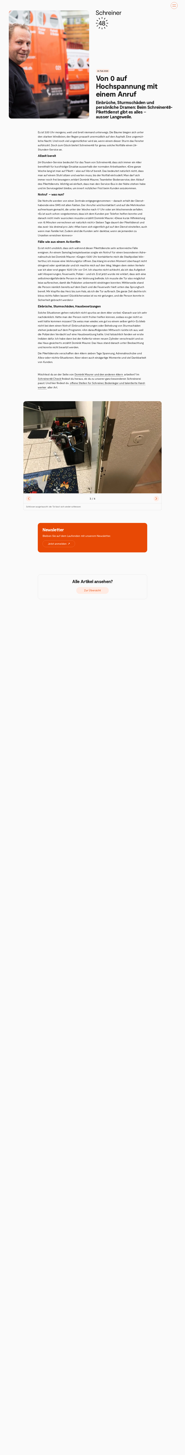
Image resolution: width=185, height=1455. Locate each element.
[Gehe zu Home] (108, 19)
